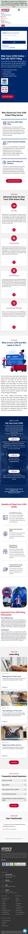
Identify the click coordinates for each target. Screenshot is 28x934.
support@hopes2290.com (6, 14)
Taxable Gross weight (6, 910)
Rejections (18, 905)
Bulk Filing (18, 900)
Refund (17, 898)
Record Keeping (19, 910)
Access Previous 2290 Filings (14, 308)
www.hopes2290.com (14, 461)
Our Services (4, 900)
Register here (12, 47)
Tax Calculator (18, 903)
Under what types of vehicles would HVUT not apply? (13, 799)
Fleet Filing (14, 210)
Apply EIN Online (5, 925)
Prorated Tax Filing (14, 243)
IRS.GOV (3, 924)
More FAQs (14, 805)
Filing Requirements (5, 914)
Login (14, 42)
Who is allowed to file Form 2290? (10, 789)
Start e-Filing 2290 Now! (14, 181)
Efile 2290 (4, 903)
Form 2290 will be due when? (9, 794)
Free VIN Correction (14, 275)
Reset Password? (5, 45)
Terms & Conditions (19, 914)
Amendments (18, 908)
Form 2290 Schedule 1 (6, 920)
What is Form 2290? (7, 780)
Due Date (3, 907)
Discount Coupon (19, 907)
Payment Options (5, 912)
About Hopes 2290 (5, 898)
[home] (6, 849)
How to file (4, 905)
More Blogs (14, 762)
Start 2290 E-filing (7, 96)
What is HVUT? (6, 785)
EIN (16, 901)
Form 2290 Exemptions (20, 912)
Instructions (4, 908)
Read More (3, 859)
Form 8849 (4, 922)
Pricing (3, 901)
